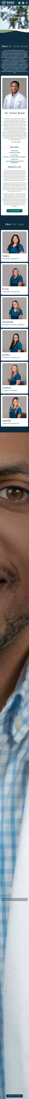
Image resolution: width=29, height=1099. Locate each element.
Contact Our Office (14, 211)
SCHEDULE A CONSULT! (14, 1096)
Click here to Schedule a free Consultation (14, 899)
